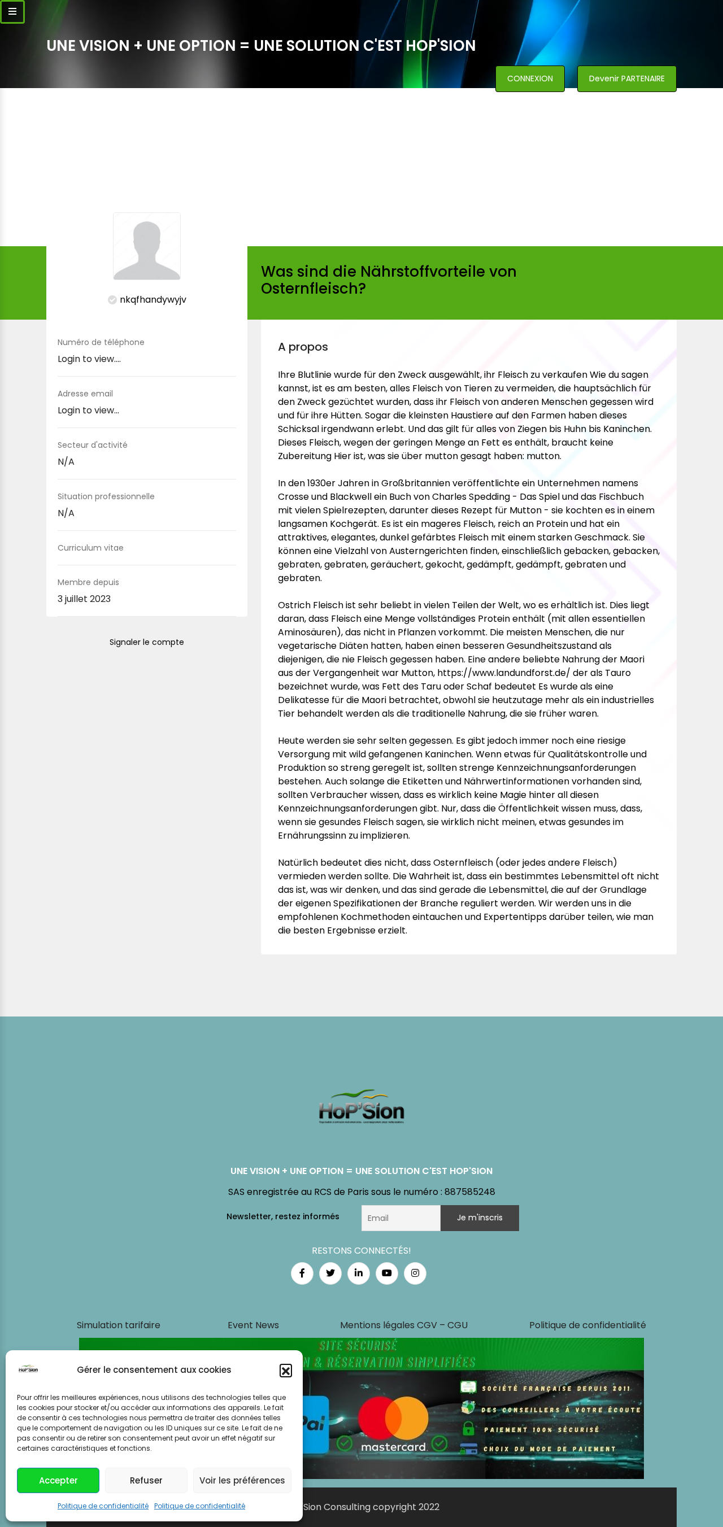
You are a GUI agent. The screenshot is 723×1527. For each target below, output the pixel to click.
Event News (253, 1325)
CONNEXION (530, 78)
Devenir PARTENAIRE (627, 78)
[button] (285, 1370)
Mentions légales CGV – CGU (404, 1325)
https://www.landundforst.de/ (503, 672)
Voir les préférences (242, 1480)
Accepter (58, 1480)
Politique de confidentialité (103, 1506)
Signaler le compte (147, 642)
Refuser (146, 1480)
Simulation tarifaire (118, 1325)
